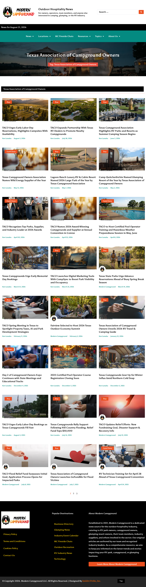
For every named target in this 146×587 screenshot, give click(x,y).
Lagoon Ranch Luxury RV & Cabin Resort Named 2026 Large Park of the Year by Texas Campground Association (73, 180)
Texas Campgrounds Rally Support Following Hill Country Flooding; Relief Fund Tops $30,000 (72, 427)
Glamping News (62, 530)
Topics (98, 36)
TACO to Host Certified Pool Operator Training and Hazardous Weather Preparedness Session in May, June (119, 229)
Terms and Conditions (14, 541)
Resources (83, 36)
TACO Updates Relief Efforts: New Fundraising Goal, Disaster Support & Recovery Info (119, 427)
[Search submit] (141, 12)
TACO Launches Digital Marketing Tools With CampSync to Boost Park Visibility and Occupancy (72, 279)
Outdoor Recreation (64, 547)
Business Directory (63, 524)
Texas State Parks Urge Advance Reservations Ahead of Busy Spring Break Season (121, 279)
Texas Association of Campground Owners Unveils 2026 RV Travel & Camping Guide (117, 328)
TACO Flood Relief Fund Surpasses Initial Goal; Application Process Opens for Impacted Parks (24, 476)
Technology (60, 559)
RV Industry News (63, 553)
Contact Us (9, 555)
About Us (113, 36)
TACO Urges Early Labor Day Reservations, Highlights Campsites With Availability (25, 130)
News (28, 36)
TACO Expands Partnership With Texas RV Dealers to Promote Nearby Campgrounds (72, 130)
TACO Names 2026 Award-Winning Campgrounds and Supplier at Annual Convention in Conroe (71, 229)
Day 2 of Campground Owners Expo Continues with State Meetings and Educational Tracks (22, 378)
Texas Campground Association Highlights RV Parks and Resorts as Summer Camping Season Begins (118, 130)
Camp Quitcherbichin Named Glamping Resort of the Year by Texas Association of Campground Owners (121, 180)
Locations (43, 36)
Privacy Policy (10, 534)
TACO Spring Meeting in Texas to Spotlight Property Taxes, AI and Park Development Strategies (22, 328)
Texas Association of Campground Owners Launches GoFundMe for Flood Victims (72, 476)
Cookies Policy (10, 548)
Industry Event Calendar (66, 535)
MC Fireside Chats (64, 36)
